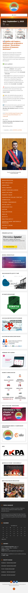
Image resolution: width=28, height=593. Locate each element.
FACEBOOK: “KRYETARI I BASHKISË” (8, 572)
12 (17, 531)
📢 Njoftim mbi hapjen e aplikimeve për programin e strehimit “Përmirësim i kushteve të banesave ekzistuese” (13, 45)
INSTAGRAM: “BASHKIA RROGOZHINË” (8, 565)
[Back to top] (14, 589)
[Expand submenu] (25, 185)
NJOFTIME (20, 130)
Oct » (5, 539)
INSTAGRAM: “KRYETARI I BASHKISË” (8, 575)
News (7, 24)
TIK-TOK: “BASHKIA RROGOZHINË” (8, 569)
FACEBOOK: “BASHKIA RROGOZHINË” (8, 562)
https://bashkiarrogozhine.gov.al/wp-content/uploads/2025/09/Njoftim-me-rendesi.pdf (13, 114)
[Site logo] (14, 11)
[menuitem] (14, 180)
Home (4, 24)
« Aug (2, 539)
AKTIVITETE (15, 130)
